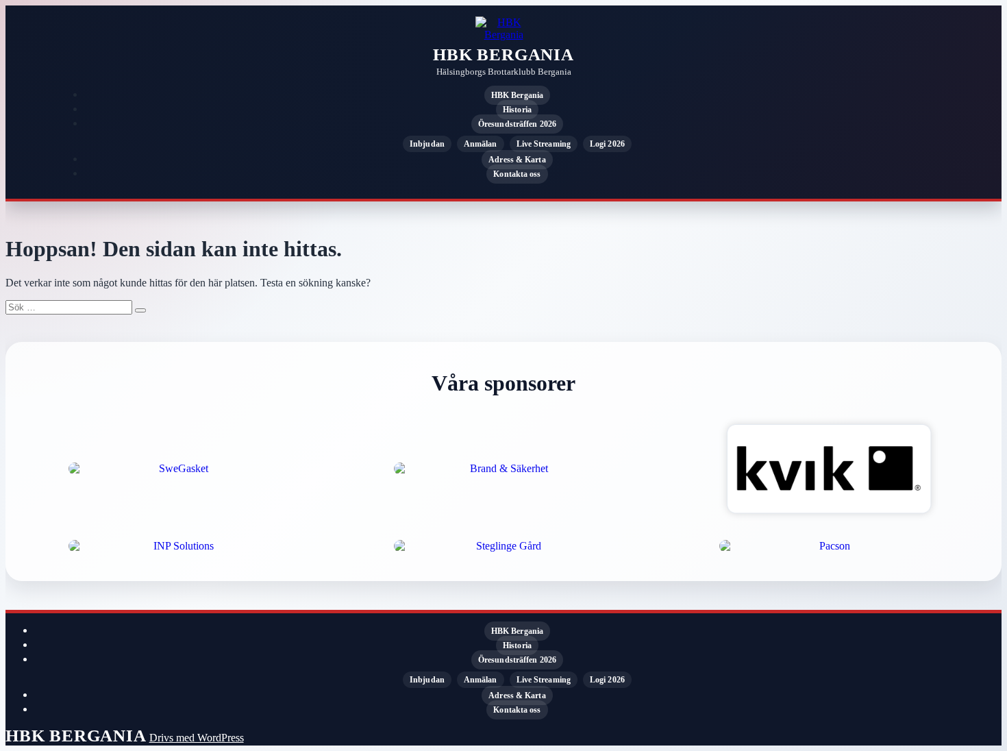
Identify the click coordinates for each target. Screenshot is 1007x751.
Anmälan (480, 144)
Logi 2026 (607, 144)
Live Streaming (544, 144)
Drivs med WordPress (196, 737)
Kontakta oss (516, 174)
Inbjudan (427, 144)
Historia (517, 109)
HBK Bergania (503, 54)
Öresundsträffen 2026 (517, 124)
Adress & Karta (516, 159)
